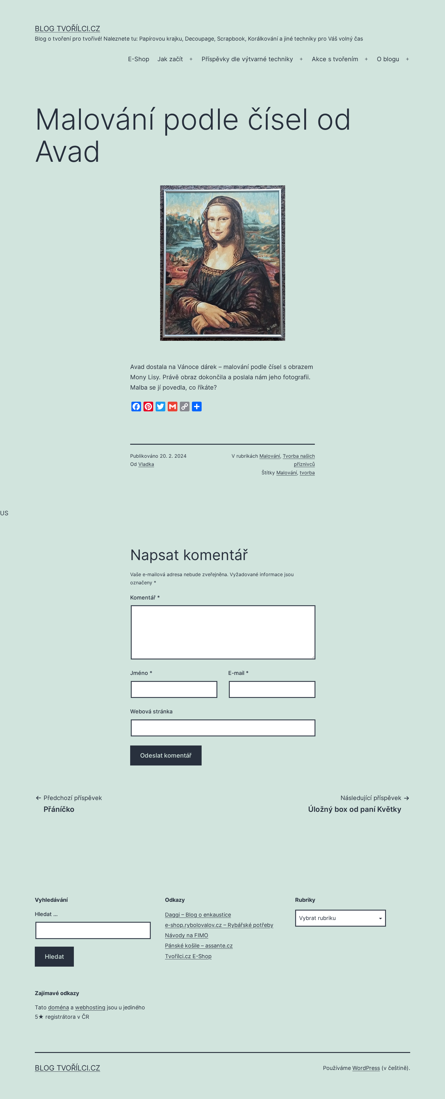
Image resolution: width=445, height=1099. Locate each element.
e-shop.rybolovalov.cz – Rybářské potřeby (219, 925)
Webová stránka (151, 711)
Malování (269, 456)
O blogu (388, 59)
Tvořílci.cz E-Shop (188, 956)
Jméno (141, 673)
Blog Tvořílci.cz (67, 28)
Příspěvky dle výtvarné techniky (247, 59)
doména (58, 1007)
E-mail (238, 673)
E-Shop (138, 59)
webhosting (90, 1007)
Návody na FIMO (186, 935)
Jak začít (170, 59)
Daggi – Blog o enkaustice (198, 914)
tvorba (307, 473)
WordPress (366, 1068)
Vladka (146, 464)
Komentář (145, 597)
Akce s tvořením (335, 59)
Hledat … (46, 914)
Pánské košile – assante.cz (199, 945)
